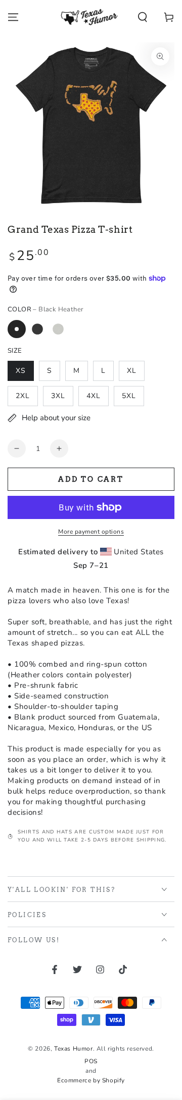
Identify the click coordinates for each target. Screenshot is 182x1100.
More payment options (91, 532)
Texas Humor (73, 1049)
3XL (58, 396)
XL (131, 370)
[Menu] (13, 17)
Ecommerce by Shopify (91, 1080)
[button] (142, 17)
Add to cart (91, 479)
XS (21, 370)
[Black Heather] (17, 329)
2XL (23, 396)
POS (91, 1061)
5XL (129, 396)
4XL (93, 396)
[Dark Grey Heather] (37, 329)
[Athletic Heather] (58, 329)
